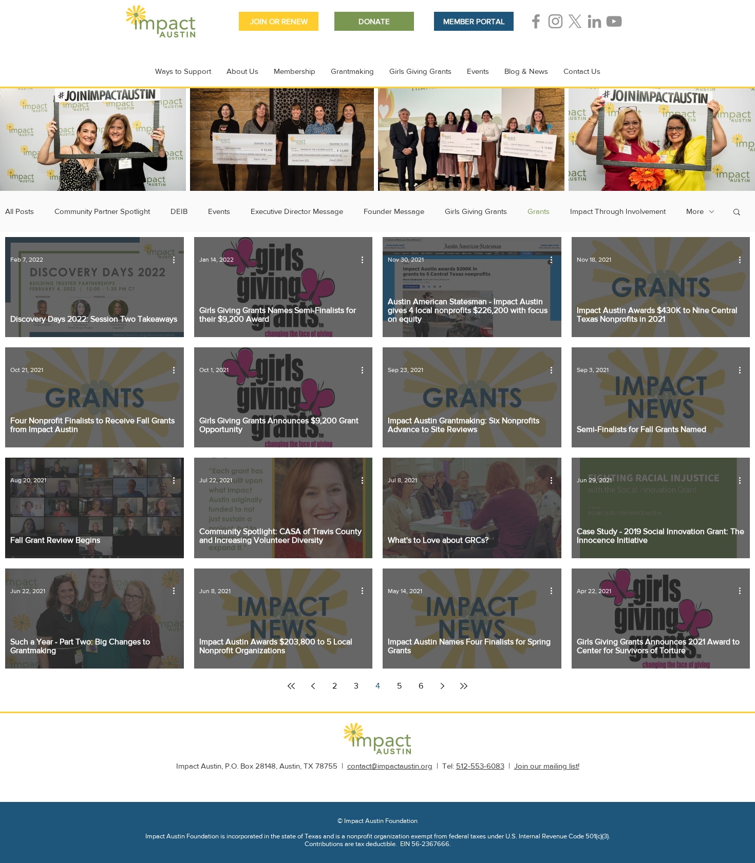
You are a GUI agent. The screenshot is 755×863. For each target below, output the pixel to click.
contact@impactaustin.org (389, 765)
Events (219, 211)
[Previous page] (313, 686)
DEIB (179, 211)
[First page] (291, 686)
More (695, 211)
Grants (538, 211)
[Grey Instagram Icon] (555, 21)
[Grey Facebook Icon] (535, 21)
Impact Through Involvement (618, 211)
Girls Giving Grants (476, 211)
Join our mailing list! (546, 765)
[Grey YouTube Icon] (614, 21)
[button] (737, 212)
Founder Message (394, 211)
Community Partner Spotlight (102, 211)
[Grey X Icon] (574, 21)
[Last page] (464, 686)
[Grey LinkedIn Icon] (594, 21)
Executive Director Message (297, 211)
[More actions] (177, 259)
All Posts (19, 211)
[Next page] (442, 686)
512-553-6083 (480, 765)
